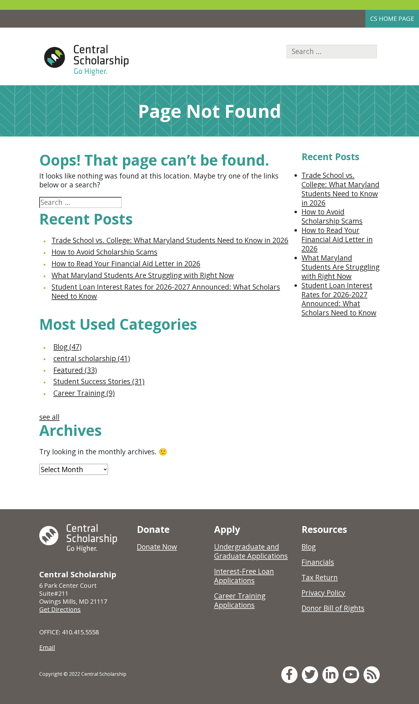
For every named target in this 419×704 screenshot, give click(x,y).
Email (47, 647)
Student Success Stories (98, 381)
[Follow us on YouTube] (351, 674)
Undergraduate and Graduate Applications (251, 551)
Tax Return (320, 577)
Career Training (84, 393)
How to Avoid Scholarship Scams (104, 252)
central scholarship (91, 358)
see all (49, 417)
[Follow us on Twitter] (310, 674)
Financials (318, 562)
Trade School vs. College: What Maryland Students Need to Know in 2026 (170, 240)
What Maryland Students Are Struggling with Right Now (143, 275)
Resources (324, 529)
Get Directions (60, 609)
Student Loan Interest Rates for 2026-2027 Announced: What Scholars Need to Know (166, 291)
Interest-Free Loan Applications (244, 575)
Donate (153, 529)
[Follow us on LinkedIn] (330, 674)
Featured (75, 370)
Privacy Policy (323, 593)
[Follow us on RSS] (372, 674)
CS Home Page (392, 18)
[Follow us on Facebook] (289, 674)
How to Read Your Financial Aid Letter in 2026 (126, 263)
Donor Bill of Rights (333, 608)
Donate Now (157, 547)
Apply (227, 529)
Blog (67, 347)
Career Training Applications (239, 600)
